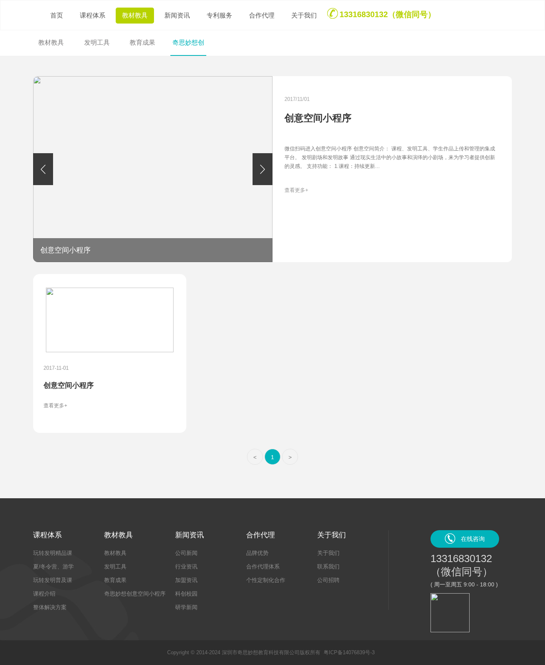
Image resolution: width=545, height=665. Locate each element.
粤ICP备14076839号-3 (349, 652)
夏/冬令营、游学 (53, 566)
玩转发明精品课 (52, 553)
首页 (56, 15)
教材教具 (135, 15)
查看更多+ (296, 190)
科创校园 (186, 593)
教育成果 (115, 580)
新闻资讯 (177, 15)
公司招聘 (328, 580)
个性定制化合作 (265, 580)
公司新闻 (186, 553)
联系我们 (328, 566)
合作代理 (261, 15)
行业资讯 (186, 566)
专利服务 (219, 15)
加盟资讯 (186, 580)
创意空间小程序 (317, 117)
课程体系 (92, 15)
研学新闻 (186, 607)
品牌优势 (257, 553)
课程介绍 (44, 593)
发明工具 (115, 566)
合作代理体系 (263, 566)
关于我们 (304, 15)
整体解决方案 (50, 607)
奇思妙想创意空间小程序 (135, 593)
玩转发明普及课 (52, 580)
